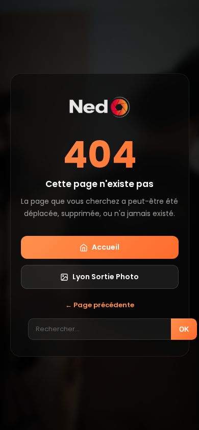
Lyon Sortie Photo (105, 277)
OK (184, 329)
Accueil (105, 247)
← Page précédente (99, 305)
